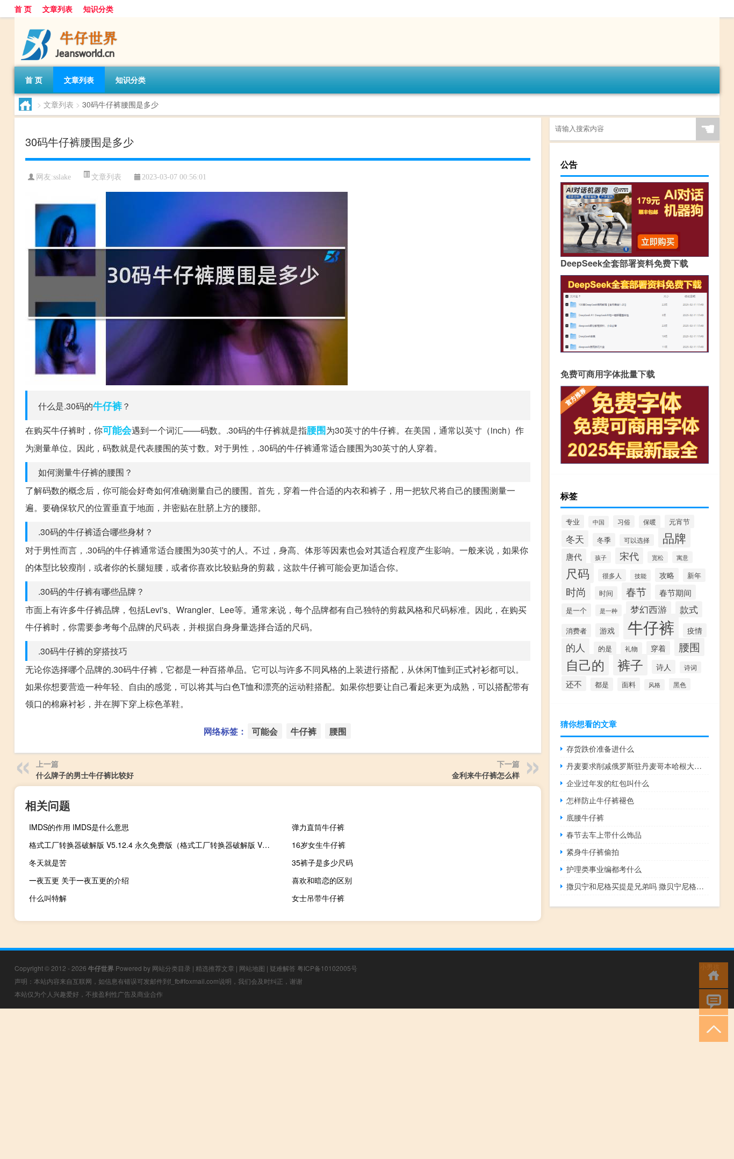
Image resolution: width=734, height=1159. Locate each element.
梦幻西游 (648, 609)
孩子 (601, 557)
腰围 (316, 430)
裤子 (630, 665)
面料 (629, 684)
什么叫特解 (48, 897)
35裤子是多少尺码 (322, 862)
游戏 (607, 630)
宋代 (629, 556)
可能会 (117, 430)
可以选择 (637, 540)
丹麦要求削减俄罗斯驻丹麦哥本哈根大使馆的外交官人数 (637, 765)
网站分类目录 (171, 968)
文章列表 (57, 8)
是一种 (608, 610)
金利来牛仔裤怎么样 (486, 774)
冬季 (604, 540)
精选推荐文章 (215, 968)
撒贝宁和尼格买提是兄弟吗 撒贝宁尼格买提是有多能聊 (637, 886)
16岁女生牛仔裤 (319, 844)
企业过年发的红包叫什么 (607, 783)
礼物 (631, 648)
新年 (694, 575)
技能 (640, 575)
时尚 (576, 591)
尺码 (577, 573)
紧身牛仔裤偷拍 (592, 851)
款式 (689, 609)
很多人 (612, 575)
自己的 (585, 665)
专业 (573, 521)
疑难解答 (283, 968)
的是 (605, 648)
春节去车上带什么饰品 (604, 834)
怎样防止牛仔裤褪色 (600, 800)
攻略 (666, 575)
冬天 (575, 538)
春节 (636, 591)
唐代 (574, 556)
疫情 (694, 630)
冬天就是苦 (48, 862)
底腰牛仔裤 (585, 817)
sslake (62, 177)
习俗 (623, 521)
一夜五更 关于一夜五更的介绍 (79, 880)
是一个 (576, 610)
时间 (606, 593)
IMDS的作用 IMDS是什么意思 (79, 827)
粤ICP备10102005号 (327, 968)
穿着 (658, 648)
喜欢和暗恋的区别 (322, 880)
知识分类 (98, 8)
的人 (575, 647)
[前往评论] (711, 1001)
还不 (574, 683)
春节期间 (675, 592)
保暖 (649, 522)
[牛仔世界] (71, 21)
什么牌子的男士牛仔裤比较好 (85, 774)
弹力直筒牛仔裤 (318, 827)
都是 (602, 684)
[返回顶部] (711, 1028)
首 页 (23, 8)
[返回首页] (711, 974)
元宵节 (679, 521)
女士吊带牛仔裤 (318, 897)
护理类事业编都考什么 (604, 868)
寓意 (682, 557)
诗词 (690, 667)
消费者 (576, 630)
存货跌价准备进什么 (600, 748)
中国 (599, 521)
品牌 (674, 537)
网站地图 (252, 968)
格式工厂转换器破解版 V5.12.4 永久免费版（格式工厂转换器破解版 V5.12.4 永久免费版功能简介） (152, 844)
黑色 (679, 684)
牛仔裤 (107, 406)
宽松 (658, 557)
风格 (654, 685)
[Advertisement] (322, 1084)
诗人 (663, 666)
